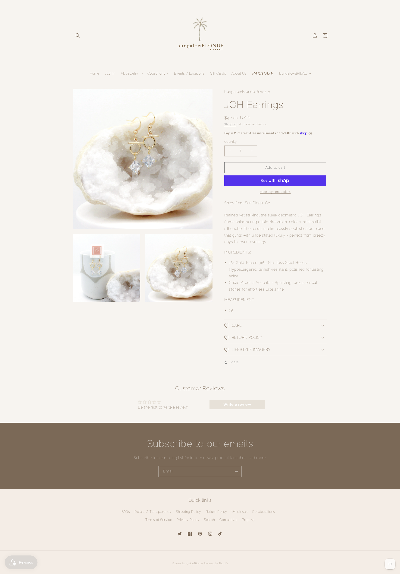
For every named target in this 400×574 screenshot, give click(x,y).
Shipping (230, 124)
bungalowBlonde (192, 563)
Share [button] (234, 362)
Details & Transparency (152, 512)
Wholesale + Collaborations (253, 512)
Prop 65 (248, 520)
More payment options (275, 191)
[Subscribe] (236, 471)
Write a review (237, 404)
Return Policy (216, 512)
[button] (78, 35)
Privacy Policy (188, 520)
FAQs (126, 512)
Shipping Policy (188, 512)
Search (209, 520)
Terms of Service (158, 520)
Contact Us (228, 520)
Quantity (230, 141)
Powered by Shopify (216, 563)
